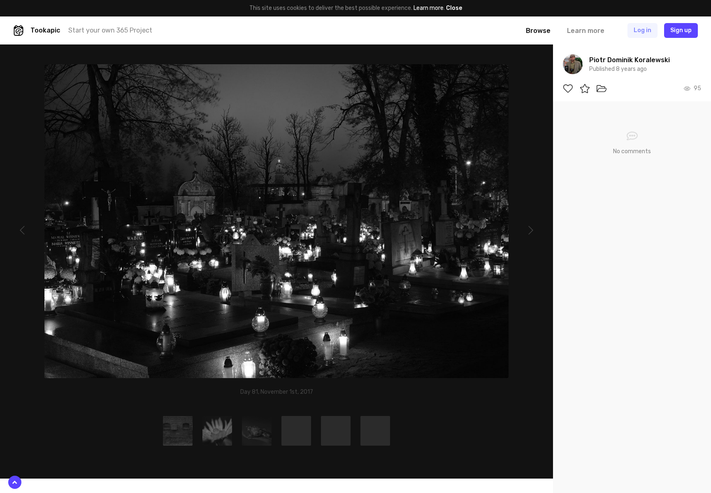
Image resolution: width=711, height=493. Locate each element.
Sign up (681, 30)
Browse (538, 31)
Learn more (429, 8)
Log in (642, 30)
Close (454, 8)
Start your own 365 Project (110, 30)
